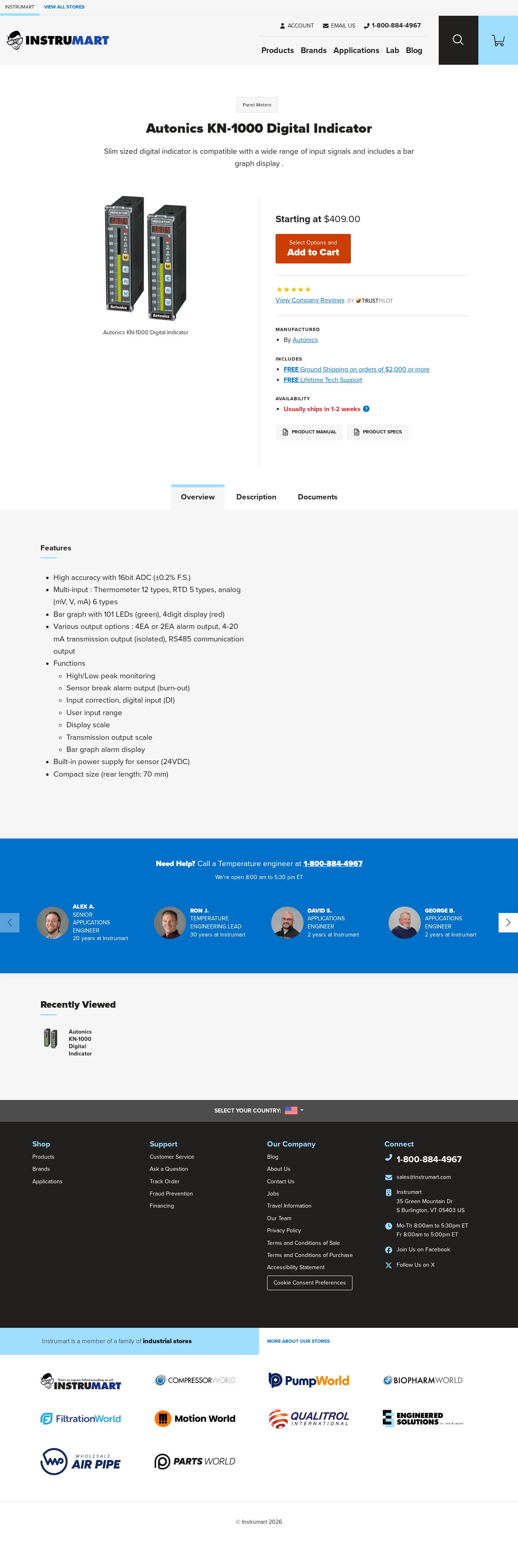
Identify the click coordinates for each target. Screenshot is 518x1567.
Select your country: (259, 1110)
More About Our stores (298, 1341)
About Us (279, 1169)
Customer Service (172, 1156)
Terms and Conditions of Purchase (310, 1255)
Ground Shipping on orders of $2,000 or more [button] (357, 369)
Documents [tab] (318, 497)
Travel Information (289, 1205)
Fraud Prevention (171, 1193)
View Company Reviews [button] (329, 300)
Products (277, 50)
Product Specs (382, 432)
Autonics (305, 340)
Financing (162, 1205)
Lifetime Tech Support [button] (323, 380)
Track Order (165, 1181)
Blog (414, 50)
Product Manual (313, 432)
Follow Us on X (416, 1264)
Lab (392, 50)
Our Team (279, 1218)
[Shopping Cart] (498, 40)
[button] (338, 25)
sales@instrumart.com (424, 1177)
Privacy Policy (284, 1230)
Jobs (273, 1193)
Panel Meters (257, 105)
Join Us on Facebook (423, 1249)
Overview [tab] (198, 497)
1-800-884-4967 (333, 863)
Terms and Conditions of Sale (303, 1243)
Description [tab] (256, 497)
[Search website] (458, 40)
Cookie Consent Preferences (310, 1282)
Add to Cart (313, 248)
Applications (356, 50)
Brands (314, 50)
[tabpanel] (259, 674)
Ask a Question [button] (169, 1169)
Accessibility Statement (296, 1267)
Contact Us (281, 1181)
